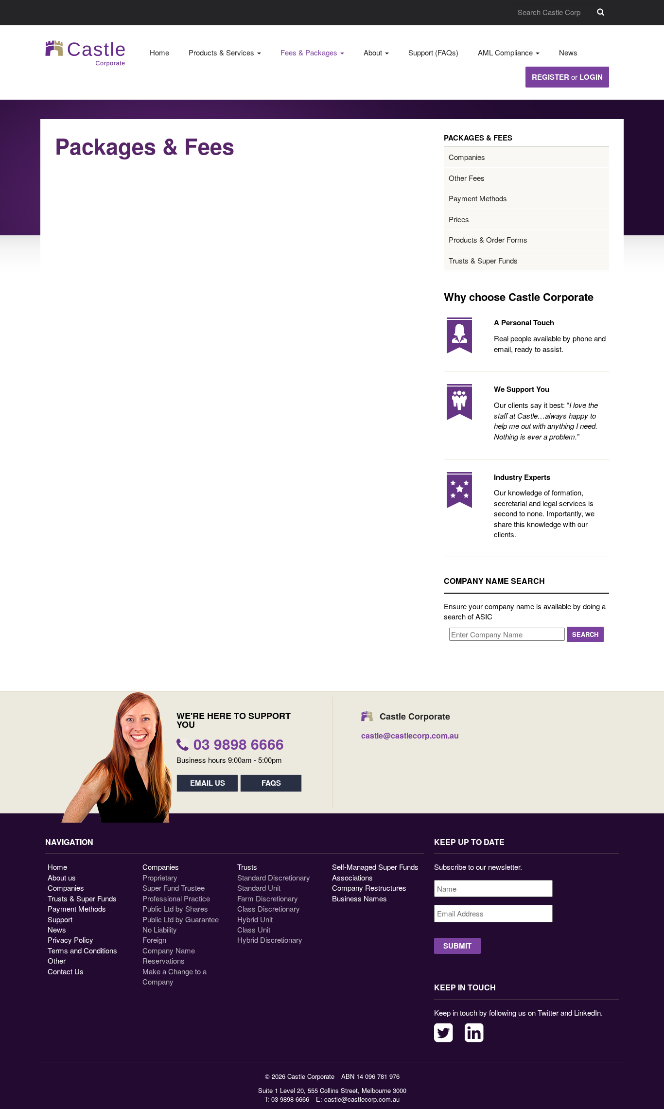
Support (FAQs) (433, 52)
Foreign (154, 939)
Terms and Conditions (82, 950)
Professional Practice (176, 898)
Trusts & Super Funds (483, 260)
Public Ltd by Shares (175, 908)
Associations (352, 877)
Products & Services (222, 52)
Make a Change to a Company (174, 976)
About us (62, 877)
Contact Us (66, 971)
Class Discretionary (268, 908)
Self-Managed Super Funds (375, 867)
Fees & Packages (309, 52)
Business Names (359, 898)
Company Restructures (369, 887)
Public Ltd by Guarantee (180, 919)
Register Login (567, 76)
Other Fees (467, 178)
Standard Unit (258, 887)
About (374, 52)
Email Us (207, 782)
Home (159, 52)
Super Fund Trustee (173, 887)
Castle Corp (85, 53)
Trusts (247, 867)
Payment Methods (478, 198)
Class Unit (253, 929)
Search (600, 12)
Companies (467, 157)
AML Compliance (506, 52)
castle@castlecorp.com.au (362, 1099)
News (568, 52)
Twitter (443, 1032)
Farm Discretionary (267, 898)
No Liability (159, 929)
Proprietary (159, 877)
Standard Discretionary (273, 877)
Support (60, 919)
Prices (459, 219)
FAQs (271, 782)
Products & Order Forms (488, 239)
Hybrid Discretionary (269, 939)
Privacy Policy (70, 939)
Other (57, 960)
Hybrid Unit (255, 919)
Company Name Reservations (168, 955)
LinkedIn (474, 1032)
